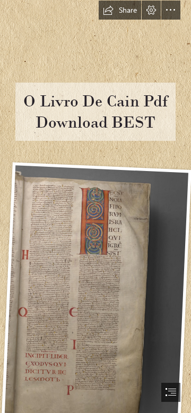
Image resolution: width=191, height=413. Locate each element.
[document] (95, 206)
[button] (120, 10)
